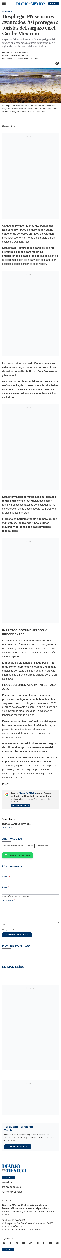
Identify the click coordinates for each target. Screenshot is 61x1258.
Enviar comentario (17, 935)
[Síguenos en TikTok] (30, 1243)
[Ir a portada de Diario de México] (30, 1168)
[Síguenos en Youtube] (24, 1243)
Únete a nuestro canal (19, 855)
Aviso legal (7, 1182)
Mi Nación (7, 11)
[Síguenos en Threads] (44, 1243)
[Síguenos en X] (17, 1243)
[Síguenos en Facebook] (10, 1243)
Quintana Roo (42, 846)
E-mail (5, 887)
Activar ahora (19, 806)
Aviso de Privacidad (12, 1192)
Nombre (6, 877)
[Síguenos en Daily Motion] (57, 1243)
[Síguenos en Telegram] (50, 1243)
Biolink (8, 1250)
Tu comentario (8, 900)
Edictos (8, 1177)
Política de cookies (11, 1187)
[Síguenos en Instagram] (4, 1243)
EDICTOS (53, 4)
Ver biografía (7, 827)
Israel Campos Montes (15, 53)
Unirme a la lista (18, 1147)
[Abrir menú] (4, 3)
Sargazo (30, 846)
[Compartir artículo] (57, 63)
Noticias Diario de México (13, 846)
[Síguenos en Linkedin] (37, 1243)
